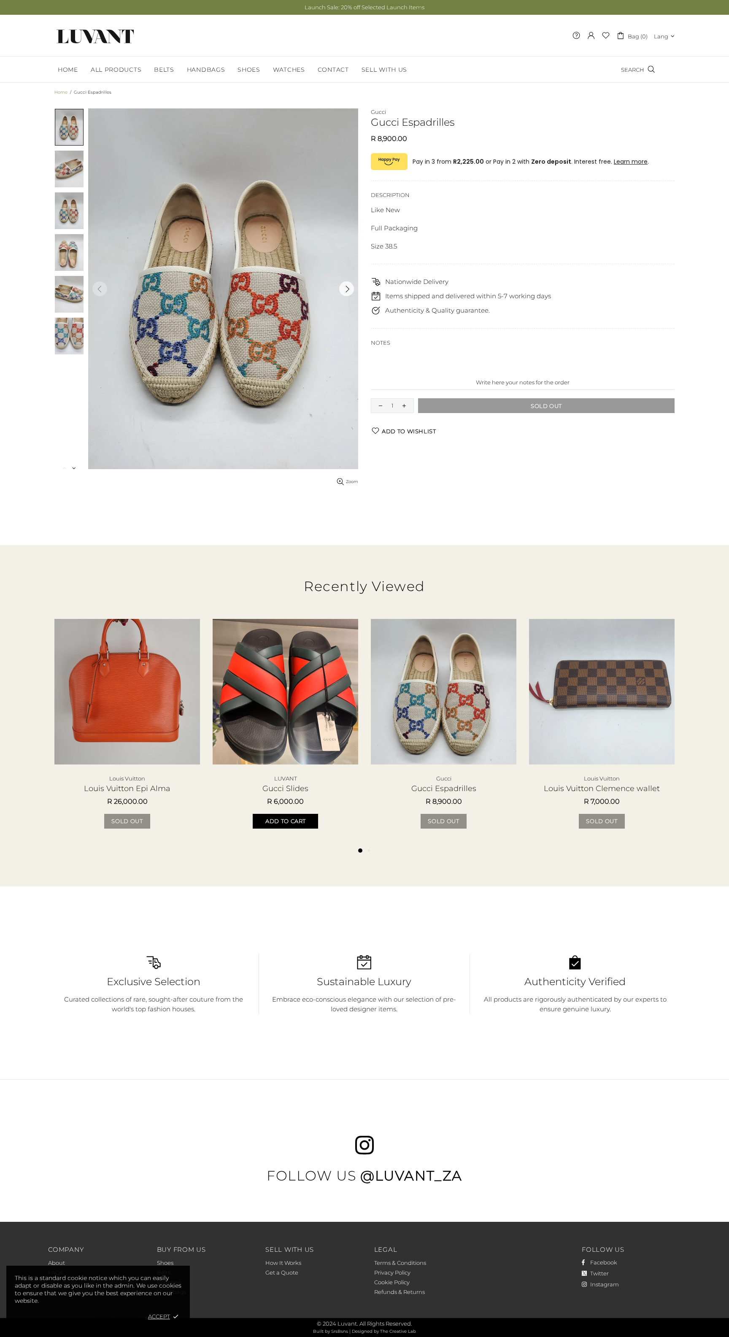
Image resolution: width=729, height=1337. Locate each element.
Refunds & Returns (399, 1291)
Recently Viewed (364, 586)
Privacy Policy (392, 1272)
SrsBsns (339, 1331)
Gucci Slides (285, 788)
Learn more (631, 161)
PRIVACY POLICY (117, 1316)
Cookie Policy (392, 1282)
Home (61, 92)
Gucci (378, 111)
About (56, 1262)
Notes (380, 342)
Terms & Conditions (400, 1262)
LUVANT (95, 35)
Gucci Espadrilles (443, 788)
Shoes (165, 1262)
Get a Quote (281, 1272)
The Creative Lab (398, 1331)
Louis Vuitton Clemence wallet (602, 788)
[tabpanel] (127, 732)
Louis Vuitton (127, 778)
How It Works (283, 1262)
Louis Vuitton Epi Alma (127, 788)
